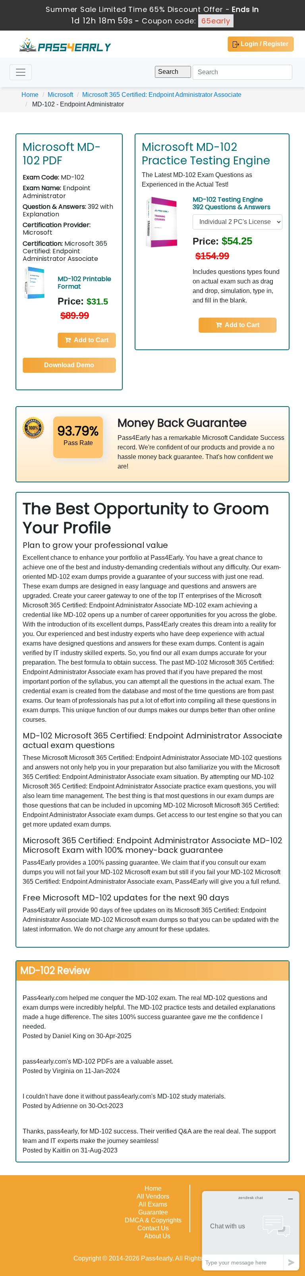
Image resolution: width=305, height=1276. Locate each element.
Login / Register (263, 43)
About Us (157, 1236)
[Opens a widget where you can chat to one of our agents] (250, 1230)
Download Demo (69, 365)
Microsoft (60, 94)
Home (30, 94)
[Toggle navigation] (21, 72)
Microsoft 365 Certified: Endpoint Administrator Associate (161, 94)
